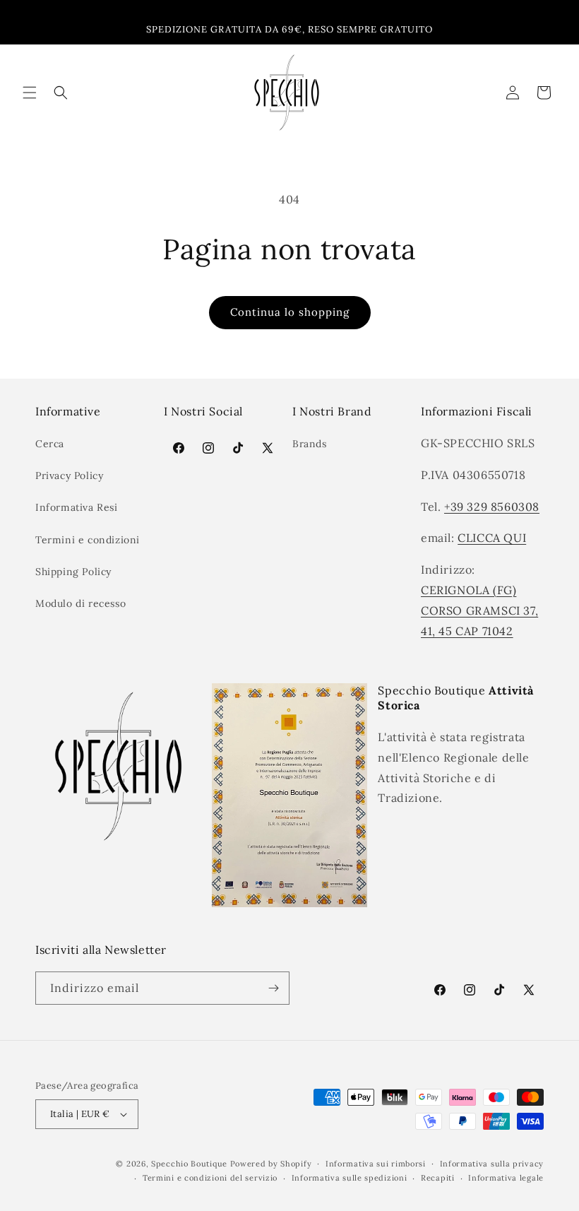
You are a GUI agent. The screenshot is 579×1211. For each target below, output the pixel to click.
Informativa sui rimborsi (376, 1164)
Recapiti (438, 1178)
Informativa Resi (76, 507)
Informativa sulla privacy (492, 1164)
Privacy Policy (69, 475)
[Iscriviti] (273, 988)
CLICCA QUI (492, 538)
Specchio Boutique (189, 1164)
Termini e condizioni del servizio (210, 1178)
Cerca (49, 443)
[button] (29, 92)
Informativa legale (506, 1178)
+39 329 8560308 (491, 507)
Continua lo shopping (290, 312)
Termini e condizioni (87, 539)
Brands (309, 443)
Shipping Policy (73, 571)
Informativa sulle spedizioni (349, 1178)
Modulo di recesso (80, 603)
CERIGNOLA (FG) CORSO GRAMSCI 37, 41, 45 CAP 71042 (479, 610)
